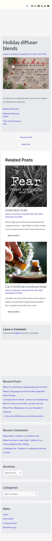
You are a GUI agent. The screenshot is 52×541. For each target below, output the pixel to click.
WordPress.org (9, 527)
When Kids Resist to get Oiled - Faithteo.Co (21, 440)
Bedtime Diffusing (11, 109)
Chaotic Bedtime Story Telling (16, 444)
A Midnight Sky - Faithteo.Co (15, 448)
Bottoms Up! (33, 436)
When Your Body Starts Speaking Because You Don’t (25, 387)
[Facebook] (39, 6)
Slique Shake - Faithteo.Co (14, 436)
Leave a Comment (10, 54)
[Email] (32, 6)
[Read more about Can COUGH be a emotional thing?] (26, 262)
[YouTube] (48, 6)
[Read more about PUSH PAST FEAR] (26, 186)
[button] (27, 6)
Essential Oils (25, 54)
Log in (5, 514)
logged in (18, 333)
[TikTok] (45, 6)
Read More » (14, 235)
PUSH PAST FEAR (16, 210)
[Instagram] (42, 6)
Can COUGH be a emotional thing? (26, 286)
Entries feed (8, 519)
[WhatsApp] (35, 6)
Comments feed (10, 523)
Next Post (26, 144)
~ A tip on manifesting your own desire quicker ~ (24, 416)
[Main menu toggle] (5, 5)
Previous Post (26, 137)
